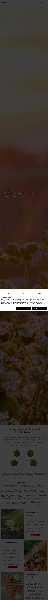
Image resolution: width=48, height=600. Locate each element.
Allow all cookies (39, 308)
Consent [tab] (8, 293)
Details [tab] (24, 293)
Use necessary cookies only (23, 308)
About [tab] (39, 293)
